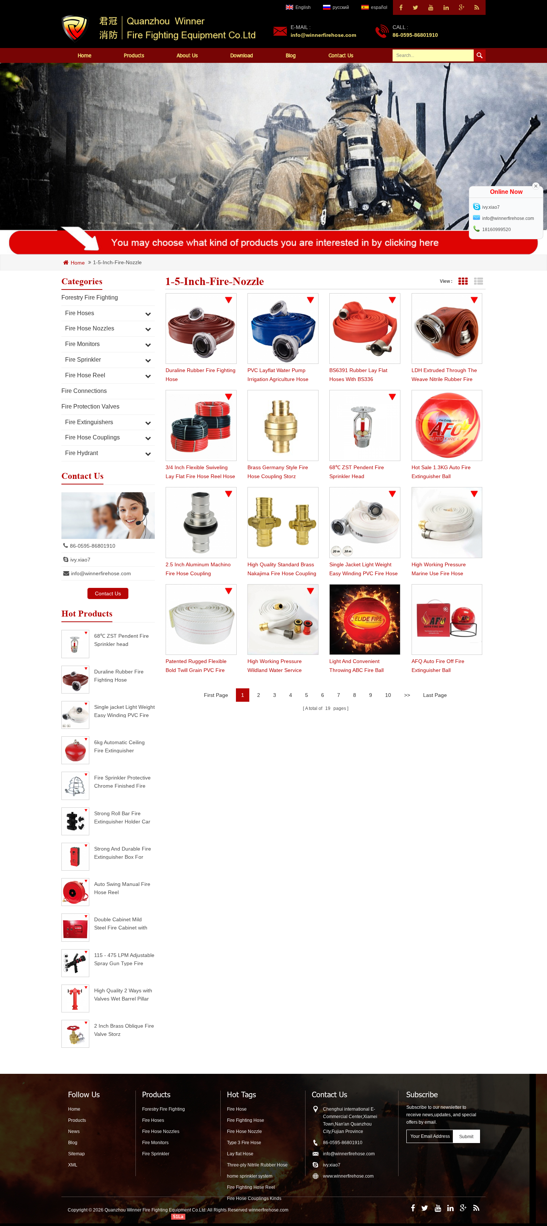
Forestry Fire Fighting (89, 297)
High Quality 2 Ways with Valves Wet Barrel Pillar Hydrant (123, 994)
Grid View (462, 281)
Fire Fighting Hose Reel (251, 1187)
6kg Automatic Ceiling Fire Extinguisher (119, 746)
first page (216, 695)
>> (407, 695)
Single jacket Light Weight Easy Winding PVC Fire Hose (124, 711)
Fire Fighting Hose (245, 1120)
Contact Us (341, 55)
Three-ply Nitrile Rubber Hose (257, 1165)
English (303, 7)
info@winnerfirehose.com (323, 35)
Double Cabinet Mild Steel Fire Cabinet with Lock (120, 923)
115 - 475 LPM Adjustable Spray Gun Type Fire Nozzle (124, 959)
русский (341, 7)
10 (388, 695)
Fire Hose (237, 1109)
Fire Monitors (82, 344)
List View (478, 281)
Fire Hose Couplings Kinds (254, 1198)
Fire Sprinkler (83, 359)
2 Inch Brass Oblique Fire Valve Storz (124, 1030)
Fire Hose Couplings (92, 437)
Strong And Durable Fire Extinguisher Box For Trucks (122, 853)
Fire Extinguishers (89, 422)
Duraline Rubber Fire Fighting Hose (119, 675)
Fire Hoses (79, 313)
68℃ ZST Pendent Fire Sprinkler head (121, 640)
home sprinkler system (249, 1176)
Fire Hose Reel (85, 375)
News (74, 1131)
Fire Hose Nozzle (244, 1131)
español (379, 7)
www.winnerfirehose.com (348, 1176)
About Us (187, 55)
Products (134, 55)
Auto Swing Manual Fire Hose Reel (122, 888)
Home (84, 55)
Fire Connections (84, 391)
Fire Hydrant (81, 453)
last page (435, 695)
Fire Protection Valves (90, 406)
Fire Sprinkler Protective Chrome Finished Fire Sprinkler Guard (122, 781)
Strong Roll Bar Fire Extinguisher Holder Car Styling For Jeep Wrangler (122, 817)
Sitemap (76, 1153)
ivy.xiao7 (80, 560)
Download (241, 55)
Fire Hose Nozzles (89, 328)
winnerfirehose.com (268, 1210)
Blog (291, 55)
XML (72, 1165)
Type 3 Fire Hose (244, 1142)
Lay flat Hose (240, 1153)
